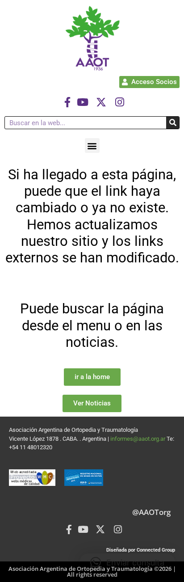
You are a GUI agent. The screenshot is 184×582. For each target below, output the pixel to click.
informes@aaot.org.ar (138, 438)
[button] (92, 145)
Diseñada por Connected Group (140, 550)
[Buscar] (172, 123)
